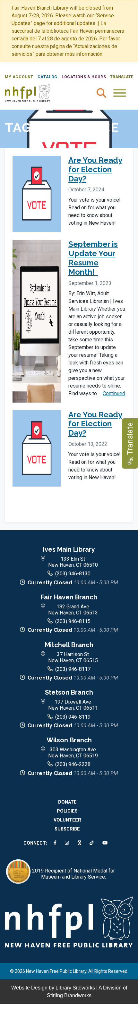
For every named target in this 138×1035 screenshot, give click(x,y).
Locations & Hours (84, 77)
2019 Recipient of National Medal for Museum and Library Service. (73, 874)
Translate (121, 77)
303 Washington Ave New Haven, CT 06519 (73, 753)
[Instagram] (68, 843)
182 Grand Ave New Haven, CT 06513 (73, 610)
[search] (101, 93)
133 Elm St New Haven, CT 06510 (73, 562)
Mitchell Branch (69, 645)
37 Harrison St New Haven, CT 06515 (73, 657)
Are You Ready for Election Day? (95, 169)
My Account (19, 77)
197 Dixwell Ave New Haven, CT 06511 (73, 705)
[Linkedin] (80, 843)
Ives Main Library (69, 549)
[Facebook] (56, 843)
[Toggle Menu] (119, 93)
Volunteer (67, 820)
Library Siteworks (75, 987)
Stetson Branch (69, 692)
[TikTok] (93, 843)
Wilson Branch (69, 740)
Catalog (47, 77)
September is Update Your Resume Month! (93, 257)
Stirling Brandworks (69, 995)
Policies (67, 811)
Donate (67, 802)
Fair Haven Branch (69, 597)
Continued (114, 393)
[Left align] (27, 92)
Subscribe (67, 829)
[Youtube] (106, 843)
